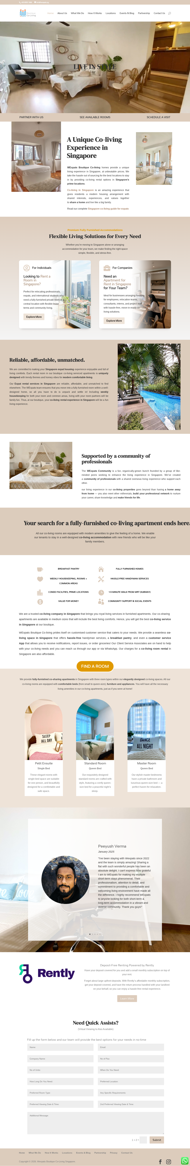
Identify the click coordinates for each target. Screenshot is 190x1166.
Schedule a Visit (158, 117)
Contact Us (159, 13)
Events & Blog (127, 13)
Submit (157, 1140)
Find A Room (95, 666)
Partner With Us (31, 117)
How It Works (95, 13)
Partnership (144, 13)
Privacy (113, 1153)
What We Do (77, 13)
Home (50, 13)
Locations (111, 13)
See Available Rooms (95, 117)
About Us (62, 13)
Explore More (34, 316)
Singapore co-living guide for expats (108, 208)
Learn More (127, 998)
